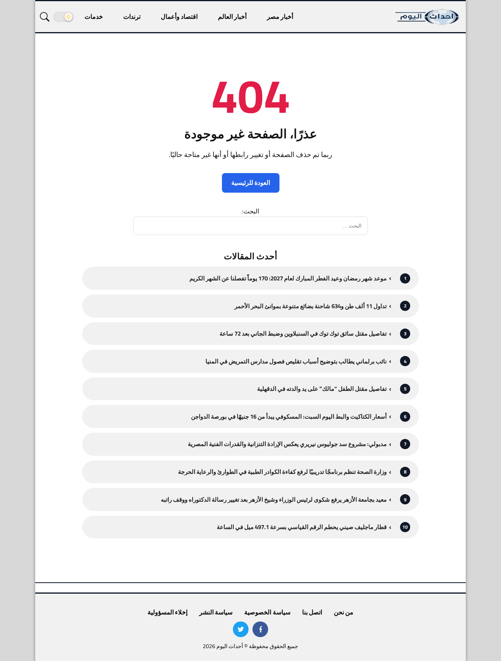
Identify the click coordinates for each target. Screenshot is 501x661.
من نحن (343, 612)
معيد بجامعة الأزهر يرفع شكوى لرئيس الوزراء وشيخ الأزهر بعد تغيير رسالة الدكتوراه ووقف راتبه (274, 499)
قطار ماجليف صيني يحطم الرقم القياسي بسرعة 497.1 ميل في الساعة (302, 527)
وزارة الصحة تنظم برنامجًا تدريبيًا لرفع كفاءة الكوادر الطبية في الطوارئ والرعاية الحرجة (282, 471)
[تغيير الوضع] (63, 17)
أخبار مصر (280, 16)
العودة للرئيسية (250, 182)
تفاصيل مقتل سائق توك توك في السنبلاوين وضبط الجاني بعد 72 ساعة (303, 333)
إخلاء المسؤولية (167, 612)
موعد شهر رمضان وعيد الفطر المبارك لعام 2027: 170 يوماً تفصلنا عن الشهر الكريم (288, 278)
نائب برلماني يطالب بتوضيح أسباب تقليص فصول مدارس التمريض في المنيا (296, 361)
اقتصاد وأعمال (179, 16)
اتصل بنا (312, 612)
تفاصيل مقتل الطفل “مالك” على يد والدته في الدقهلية (322, 388)
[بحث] (44, 17)
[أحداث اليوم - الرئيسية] (428, 16)
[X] (241, 629)
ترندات (132, 16)
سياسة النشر (215, 612)
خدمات (94, 16)
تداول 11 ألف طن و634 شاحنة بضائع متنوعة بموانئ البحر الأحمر (310, 306)
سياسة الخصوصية (267, 612)
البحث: (250, 211)
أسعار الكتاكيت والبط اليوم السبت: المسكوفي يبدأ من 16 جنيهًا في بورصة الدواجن (289, 416)
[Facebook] (260, 629)
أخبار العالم (232, 16)
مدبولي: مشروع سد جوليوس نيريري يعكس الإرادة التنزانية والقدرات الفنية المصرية (287, 444)
